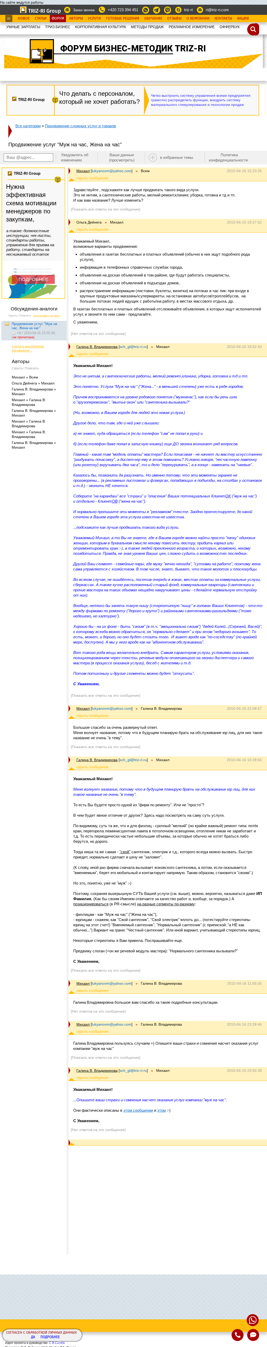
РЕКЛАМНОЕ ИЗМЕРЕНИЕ (192, 27)
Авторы (76, 18)
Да (33, 1337)
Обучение (153, 18)
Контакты (223, 18)
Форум (58, 18)
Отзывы (174, 18)
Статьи (41, 18)
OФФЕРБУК (230, 27)
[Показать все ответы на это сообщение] (105, 209)
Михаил (83, 171)
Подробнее (50, 1337)
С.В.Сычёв (57, 1343)
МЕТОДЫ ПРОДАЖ (147, 27)
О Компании (198, 18)
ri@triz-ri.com (217, 10)
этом (161, 1110)
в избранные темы (176, 157)
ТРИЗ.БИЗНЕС (57, 27)
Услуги (94, 18)
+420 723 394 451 (123, 10)
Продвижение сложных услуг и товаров (80, 126)
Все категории (28, 126)
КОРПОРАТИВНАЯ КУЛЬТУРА (100, 27)
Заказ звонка (84, 10)
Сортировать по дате (46, 315)
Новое (24, 18)
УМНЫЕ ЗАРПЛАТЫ (23, 27)
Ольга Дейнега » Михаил (33, 383)
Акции (243, 18)
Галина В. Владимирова (97, 347)
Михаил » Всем (25, 377)
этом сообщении (138, 1110)
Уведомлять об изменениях (74, 157)
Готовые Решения (122, 18)
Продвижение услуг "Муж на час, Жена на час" (34, 326)
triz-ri (188, 10)
